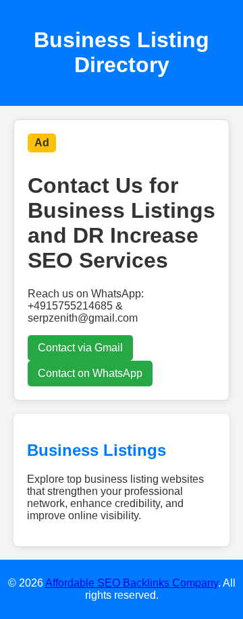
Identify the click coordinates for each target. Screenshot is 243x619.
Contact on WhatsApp (90, 373)
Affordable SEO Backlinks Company (131, 583)
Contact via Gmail (80, 347)
